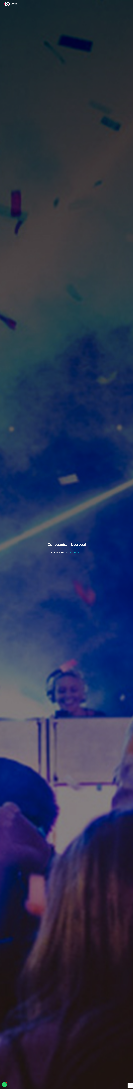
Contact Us (124, 3)
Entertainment (93, 3)
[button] (4, 1084)
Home (70, 3)
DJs (76, 3)
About (116, 3)
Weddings (83, 3)
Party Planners (106, 3)
